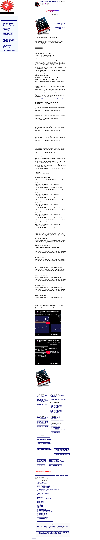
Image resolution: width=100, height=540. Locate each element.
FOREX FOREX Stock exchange (56, 532)
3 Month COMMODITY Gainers (42, 422)
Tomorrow (50, 45)
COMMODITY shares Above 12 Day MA (61, 449)
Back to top (34, 538)
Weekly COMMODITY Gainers (56, 404)
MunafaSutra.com (49, 527)
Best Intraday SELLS (7, 47)
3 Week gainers (40, 506)
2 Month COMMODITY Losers (42, 421)
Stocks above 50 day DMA (42, 515)
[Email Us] (46, 4)
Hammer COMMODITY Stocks (55, 460)
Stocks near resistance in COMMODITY (44, 511)
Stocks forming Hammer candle (43, 519)
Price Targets (54, 45)
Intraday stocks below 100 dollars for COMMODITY (47, 485)
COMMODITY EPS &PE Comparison (10, 40)
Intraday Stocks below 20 (8, 33)
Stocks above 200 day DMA (42, 517)
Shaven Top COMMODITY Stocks (55, 464)
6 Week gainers (40, 507)
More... (66, 475)
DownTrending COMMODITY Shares (44, 443)
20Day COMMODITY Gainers (42, 403)
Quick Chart (37, 45)
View (58, 45)
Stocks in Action (54, 424)
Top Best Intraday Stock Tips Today (10, 25)
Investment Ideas (6, 28)
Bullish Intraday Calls (55, 431)
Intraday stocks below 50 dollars (43, 486)
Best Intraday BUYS (7, 46)
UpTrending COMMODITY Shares (43, 442)
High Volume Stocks (55, 428)
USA (63, 475)
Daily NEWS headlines (41, 482)
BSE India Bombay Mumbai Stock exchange (59, 529)
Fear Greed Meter (6, 27)
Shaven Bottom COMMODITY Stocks (56, 465)
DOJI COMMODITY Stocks (54, 459)
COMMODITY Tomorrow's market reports (58, 396)
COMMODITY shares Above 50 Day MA (61, 451)
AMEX (61, 475)
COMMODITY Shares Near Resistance (44, 449)
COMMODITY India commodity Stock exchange (45, 531)
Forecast (46, 45)
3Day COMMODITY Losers (42, 396)
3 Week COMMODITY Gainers (56, 409)
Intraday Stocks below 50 (8, 32)
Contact (50, 526)
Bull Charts (41, 45)
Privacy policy (45, 526)
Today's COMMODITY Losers (9, 50)
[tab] (41, 4)
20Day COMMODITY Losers (42, 404)
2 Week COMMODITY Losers (56, 407)
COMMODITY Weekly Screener (57, 418)
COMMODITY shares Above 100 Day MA (62, 453)
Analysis (61, 45)
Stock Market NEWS (7, 24)
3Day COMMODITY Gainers (42, 395)
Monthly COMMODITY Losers (42, 418)
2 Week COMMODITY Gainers (56, 406)
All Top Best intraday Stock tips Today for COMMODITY (48, 489)
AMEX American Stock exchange (54, 533)
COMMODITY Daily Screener (56, 417)
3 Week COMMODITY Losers (56, 410)
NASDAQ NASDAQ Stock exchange (62, 531)
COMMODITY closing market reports (57, 395)
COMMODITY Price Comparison (9, 41)
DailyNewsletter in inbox (42, 483)
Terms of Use (39, 526)
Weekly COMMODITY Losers (56, 405)
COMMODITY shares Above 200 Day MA (62, 454)
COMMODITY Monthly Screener (57, 420)
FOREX (53, 475)
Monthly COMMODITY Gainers (42, 417)
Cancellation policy (59, 526)
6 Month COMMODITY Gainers (42, 425)
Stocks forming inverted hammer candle (45, 521)
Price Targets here (45, 98)
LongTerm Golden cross (41, 461)
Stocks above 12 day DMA (42, 513)
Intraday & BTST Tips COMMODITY (58, 429)
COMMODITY (42, 475)
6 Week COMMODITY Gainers (56, 411)
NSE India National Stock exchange (44, 529)
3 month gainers (40, 501)
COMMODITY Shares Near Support (43, 448)
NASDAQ (47, 475)
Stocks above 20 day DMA (42, 514)
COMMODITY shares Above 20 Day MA (61, 450)
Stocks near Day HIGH (55, 426)
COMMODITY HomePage (8, 23)
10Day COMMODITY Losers (42, 401)
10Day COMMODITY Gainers (42, 400)
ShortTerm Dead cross (41, 462)
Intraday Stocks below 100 (8, 30)
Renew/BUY (63, 1)
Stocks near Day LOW (55, 427)
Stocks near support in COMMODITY (44, 510)
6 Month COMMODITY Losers (42, 426)
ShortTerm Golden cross (41, 459)
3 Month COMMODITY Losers (42, 423)
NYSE (50, 475)
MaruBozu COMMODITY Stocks (55, 462)
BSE (38, 475)
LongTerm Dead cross (41, 465)
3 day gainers (39, 494)
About (53, 526)
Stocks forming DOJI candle (42, 518)
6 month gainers (40, 502)
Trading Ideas (5, 29)
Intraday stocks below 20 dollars (43, 487)
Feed (52, 524)
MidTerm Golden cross (41, 460)
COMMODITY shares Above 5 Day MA (61, 448)
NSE (36, 475)
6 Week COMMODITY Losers (56, 412)
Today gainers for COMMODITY (43, 493)
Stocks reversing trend (41, 509)
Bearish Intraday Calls (55, 432)
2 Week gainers (40, 505)
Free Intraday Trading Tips (8, 34)
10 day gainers (40, 497)
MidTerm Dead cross (41, 464)
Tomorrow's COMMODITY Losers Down (58, 399)
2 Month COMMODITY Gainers (42, 420)
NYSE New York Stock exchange (42, 532)
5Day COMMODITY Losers (42, 399)
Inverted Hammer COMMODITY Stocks (56, 461)
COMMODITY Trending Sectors (9, 39)
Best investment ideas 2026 (42, 490)
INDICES (57, 475)
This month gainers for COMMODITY (44, 498)
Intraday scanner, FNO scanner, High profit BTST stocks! (59, 27)
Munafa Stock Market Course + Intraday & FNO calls (50, 1)
